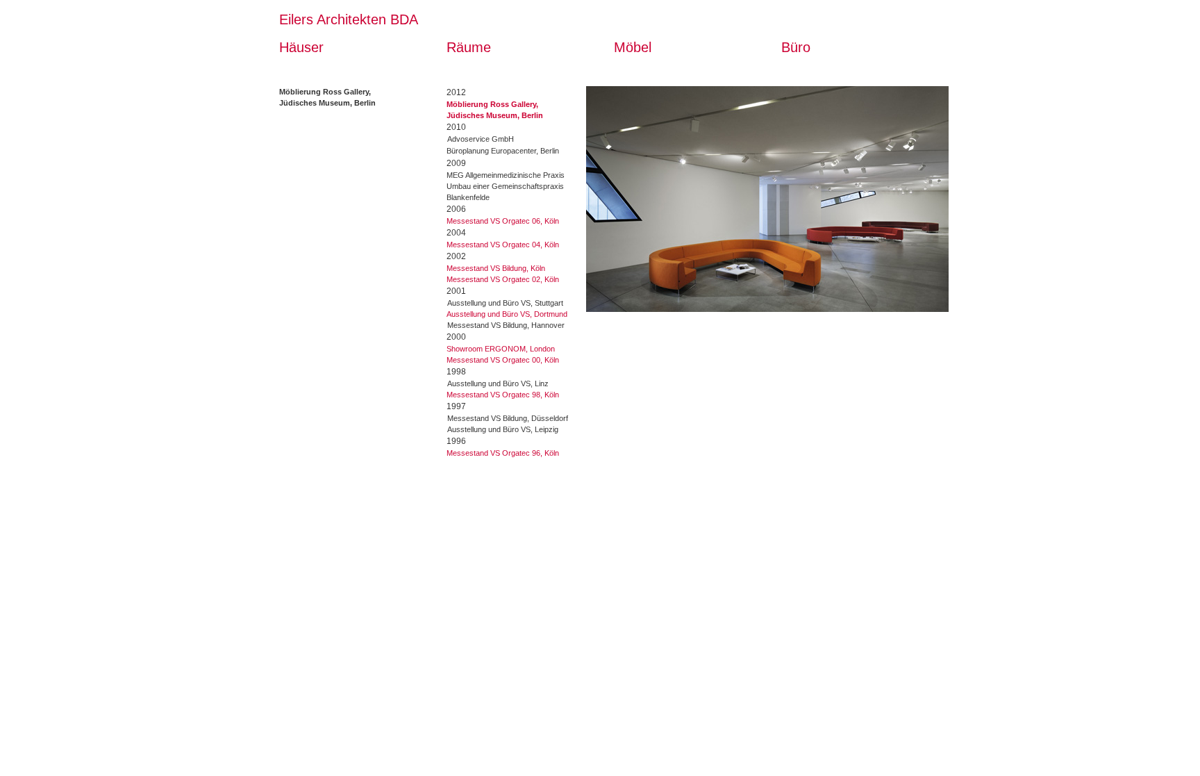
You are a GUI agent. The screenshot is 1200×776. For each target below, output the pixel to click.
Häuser (301, 47)
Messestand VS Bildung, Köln (496, 268)
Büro (795, 47)
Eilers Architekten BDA (348, 19)
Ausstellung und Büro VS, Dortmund (507, 314)
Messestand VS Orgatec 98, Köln (503, 394)
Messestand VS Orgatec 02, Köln (503, 279)
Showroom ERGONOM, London (501, 349)
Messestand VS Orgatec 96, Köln (503, 453)
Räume (469, 47)
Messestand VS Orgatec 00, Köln (503, 360)
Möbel (632, 47)
